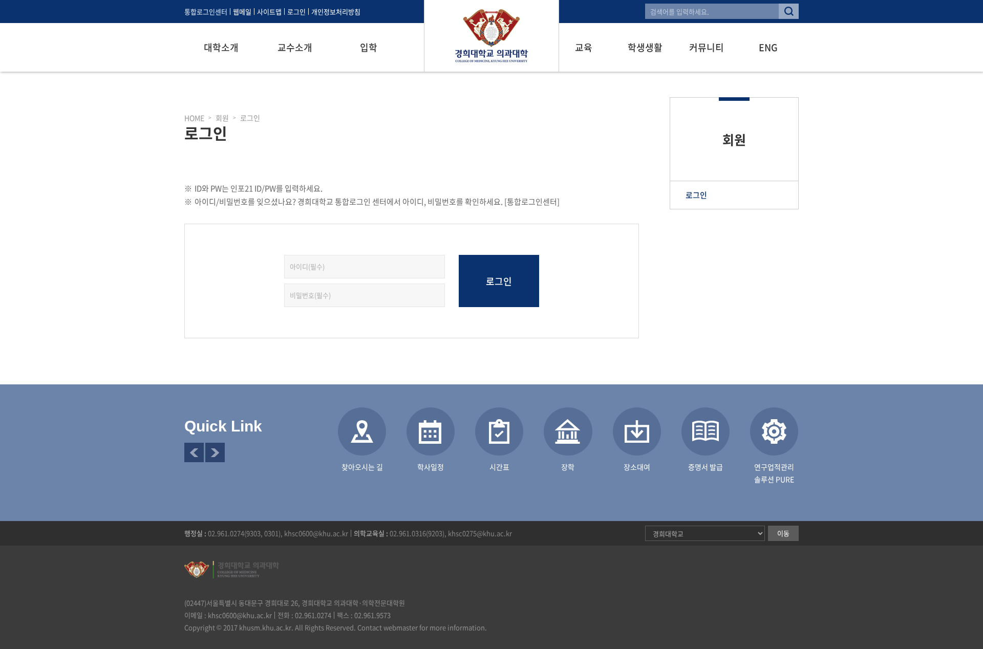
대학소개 (221, 47)
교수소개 (294, 47)
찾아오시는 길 (362, 467)
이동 (783, 533)
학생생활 (645, 47)
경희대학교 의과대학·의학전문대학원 (491, 36)
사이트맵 (269, 11)
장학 (567, 467)
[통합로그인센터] (532, 201)
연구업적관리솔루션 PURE (774, 473)
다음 (215, 452)
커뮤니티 (706, 47)
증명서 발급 (705, 467)
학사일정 (430, 467)
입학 (368, 47)
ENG (768, 47)
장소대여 (637, 467)
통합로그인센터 (205, 11)
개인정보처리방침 (335, 11)
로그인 (296, 11)
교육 (583, 47)
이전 (194, 452)
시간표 (499, 467)
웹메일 (242, 11)
